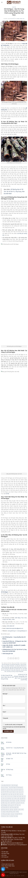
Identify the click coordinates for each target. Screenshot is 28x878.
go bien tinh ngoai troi (18, 789)
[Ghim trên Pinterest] (16, 658)
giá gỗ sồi (3, 789)
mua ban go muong (11, 671)
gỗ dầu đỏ (13, 802)
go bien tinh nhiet (4, 791)
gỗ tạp (11, 809)
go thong (19, 796)
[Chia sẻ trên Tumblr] (18, 658)
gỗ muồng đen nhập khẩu (8, 668)
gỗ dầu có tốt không (20, 800)
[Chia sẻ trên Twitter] (11, 658)
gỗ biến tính (22, 798)
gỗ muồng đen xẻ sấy (9, 670)
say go (12, 813)
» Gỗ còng (3, 855)
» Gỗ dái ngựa (4, 851)
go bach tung (9, 789)
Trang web (5, 718)
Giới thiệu (6, 875)
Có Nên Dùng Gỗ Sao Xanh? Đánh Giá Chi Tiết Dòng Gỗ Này (7, 677)
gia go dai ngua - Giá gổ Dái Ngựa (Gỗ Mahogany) (12, 787)
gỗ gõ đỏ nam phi (20, 802)
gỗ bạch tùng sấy (5, 800)
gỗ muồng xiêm (17, 670)
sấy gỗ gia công (4, 816)
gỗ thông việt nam (5, 809)
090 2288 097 (10, 626)
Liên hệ (22, 875)
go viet (2, 798)
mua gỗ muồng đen (19, 671)
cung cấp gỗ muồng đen (9, 665)
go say (21, 794)
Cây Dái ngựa (14, 785)
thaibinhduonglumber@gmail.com (14, 628)
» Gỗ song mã (4, 857)
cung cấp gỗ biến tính (5, 785)
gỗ (18, 798)
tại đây (7, 493)
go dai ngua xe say (14, 791)
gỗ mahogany (4, 805)
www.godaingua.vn (22, 630)
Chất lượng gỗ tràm (7, 653)
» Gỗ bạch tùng (5, 853)
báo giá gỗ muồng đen (15, 664)
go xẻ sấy (14, 798)
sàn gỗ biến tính (18, 813)
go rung (10, 794)
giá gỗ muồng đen (5, 667)
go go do (21, 791)
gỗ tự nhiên (21, 809)
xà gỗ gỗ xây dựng (13, 816)
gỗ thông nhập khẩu (14, 807)
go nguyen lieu (4, 794)
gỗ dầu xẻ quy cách (5, 802)
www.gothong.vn (12, 630)
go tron (23, 796)
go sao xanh (16, 794)
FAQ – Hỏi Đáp (17, 875)
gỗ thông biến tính (5, 807)
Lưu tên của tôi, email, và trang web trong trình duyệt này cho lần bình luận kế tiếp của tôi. (14, 726)
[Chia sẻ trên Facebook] (8, 658)
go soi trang (13, 796)
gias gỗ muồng (13, 667)
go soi (2, 796)
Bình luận (5, 693)
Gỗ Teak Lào (17, 805)
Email (4, 711)
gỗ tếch (15, 809)
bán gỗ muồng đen (6, 664)
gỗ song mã (10, 805)
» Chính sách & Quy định (7, 864)
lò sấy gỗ (3, 811)
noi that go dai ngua (5, 813)
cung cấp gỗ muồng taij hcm (20, 665)
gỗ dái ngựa (19, 667)
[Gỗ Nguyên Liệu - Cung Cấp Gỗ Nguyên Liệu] (14, 2)
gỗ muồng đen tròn (18, 668)
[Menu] (2, 2)
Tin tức (14, 7)
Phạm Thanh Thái (20, 18)
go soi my (7, 796)
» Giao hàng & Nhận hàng (7, 866)
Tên (4, 705)
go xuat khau (8, 798)
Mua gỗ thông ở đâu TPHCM (12, 811)
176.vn (17, 873)
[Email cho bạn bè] (13, 658)
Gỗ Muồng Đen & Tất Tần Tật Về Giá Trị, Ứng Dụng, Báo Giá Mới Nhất (14, 191)
